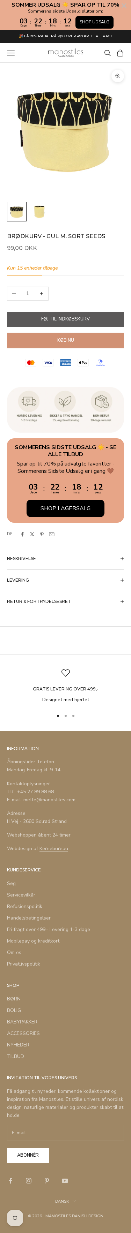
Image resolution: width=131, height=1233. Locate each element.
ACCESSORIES (23, 1033)
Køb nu (65, 340)
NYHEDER (18, 1045)
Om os (14, 952)
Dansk (62, 1201)
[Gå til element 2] (39, 211)
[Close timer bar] (124, 5)
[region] (65, 686)
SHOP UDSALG (94, 22)
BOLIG (14, 1010)
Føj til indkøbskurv (65, 319)
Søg (11, 883)
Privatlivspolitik (23, 964)
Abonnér (28, 1155)
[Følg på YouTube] (64, 1180)
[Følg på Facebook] (10, 1180)
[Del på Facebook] (22, 534)
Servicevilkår (21, 895)
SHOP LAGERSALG (65, 508)
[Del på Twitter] (32, 534)
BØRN (14, 999)
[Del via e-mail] (51, 534)
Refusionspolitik (24, 906)
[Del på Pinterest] (42, 534)
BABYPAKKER (22, 1022)
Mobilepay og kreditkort (33, 941)
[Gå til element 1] (17, 211)
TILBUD (15, 1056)
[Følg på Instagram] (28, 1180)
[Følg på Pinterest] (46, 1180)
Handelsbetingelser (29, 918)
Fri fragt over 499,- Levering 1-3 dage (48, 929)
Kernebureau (53, 848)
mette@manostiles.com (49, 799)
